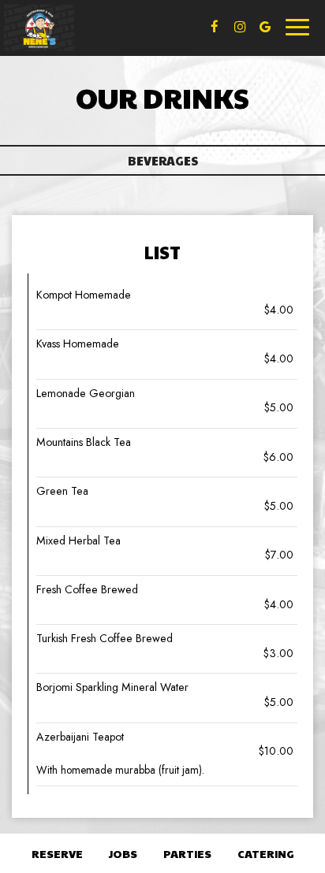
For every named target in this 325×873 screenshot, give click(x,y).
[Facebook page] (214, 26)
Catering (265, 853)
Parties (187, 853)
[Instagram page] (239, 26)
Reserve (57, 853)
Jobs (123, 853)
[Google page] (265, 26)
